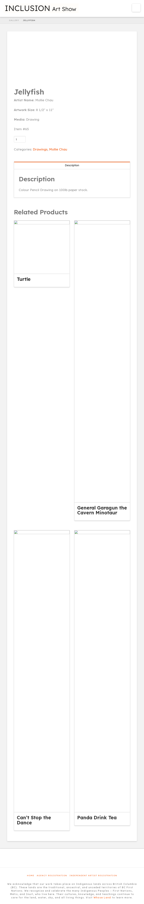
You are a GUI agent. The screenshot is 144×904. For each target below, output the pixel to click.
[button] (136, 8)
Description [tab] (72, 165)
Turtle (24, 279)
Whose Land (102, 897)
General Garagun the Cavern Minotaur (102, 510)
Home (30, 875)
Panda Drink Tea (97, 817)
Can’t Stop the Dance (34, 820)
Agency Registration (52, 875)
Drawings (40, 149)
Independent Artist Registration (93, 875)
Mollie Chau (58, 149)
